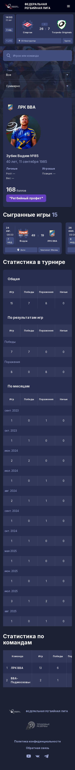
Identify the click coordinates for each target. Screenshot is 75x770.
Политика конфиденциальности (37, 741)
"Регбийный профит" (26, 198)
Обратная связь (37, 748)
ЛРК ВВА (27, 107)
